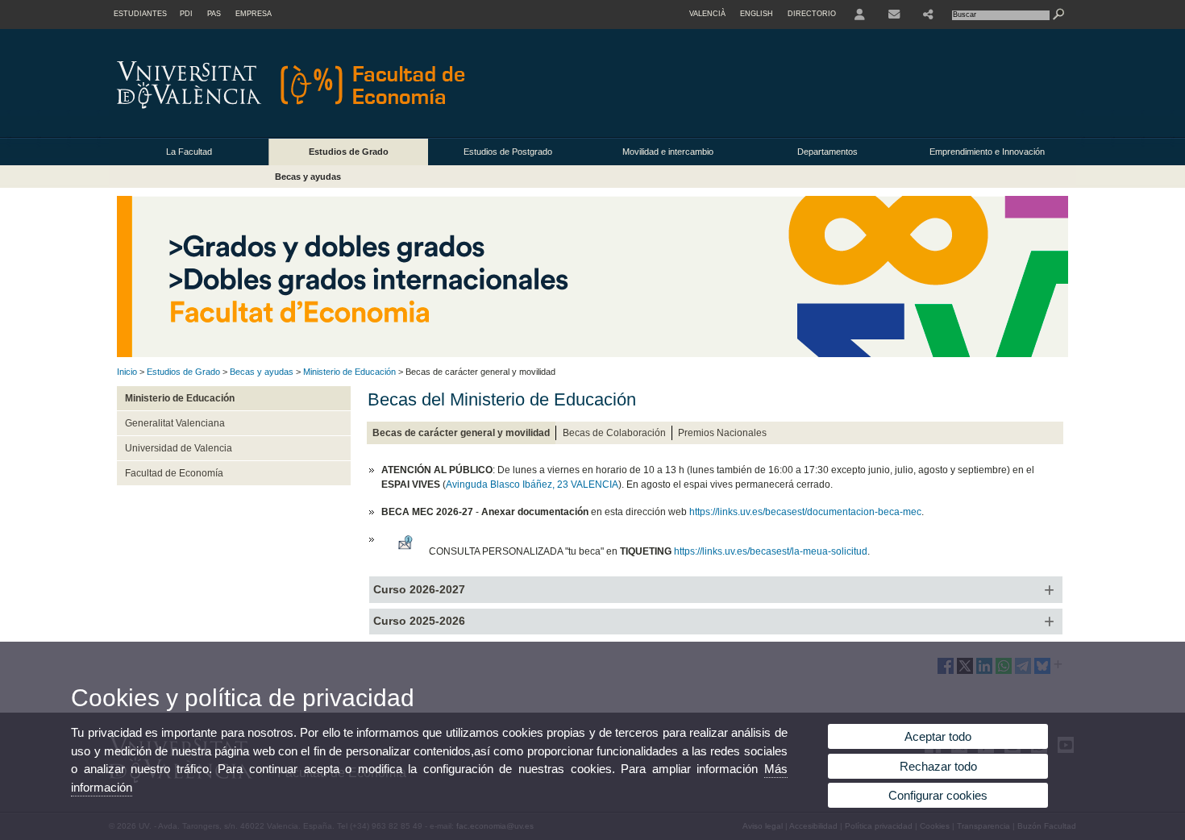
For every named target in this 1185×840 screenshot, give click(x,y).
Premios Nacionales (722, 433)
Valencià (707, 14)
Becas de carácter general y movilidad (461, 433)
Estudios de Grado (349, 151)
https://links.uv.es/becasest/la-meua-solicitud (770, 551)
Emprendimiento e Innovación (987, 151)
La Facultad (189, 151)
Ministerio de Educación (349, 371)
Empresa (253, 14)
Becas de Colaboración (614, 433)
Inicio (127, 371)
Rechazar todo (938, 766)
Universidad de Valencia (178, 448)
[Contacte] (894, 14)
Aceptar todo (937, 736)
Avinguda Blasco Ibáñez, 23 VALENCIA (532, 484)
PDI (186, 14)
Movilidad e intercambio (667, 151)
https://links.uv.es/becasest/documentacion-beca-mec (805, 512)
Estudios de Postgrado (508, 151)
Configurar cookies (938, 795)
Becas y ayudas (308, 176)
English (756, 14)
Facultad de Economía (174, 473)
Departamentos (827, 151)
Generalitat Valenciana (175, 423)
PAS (214, 14)
